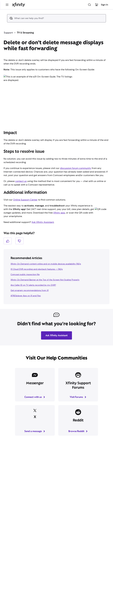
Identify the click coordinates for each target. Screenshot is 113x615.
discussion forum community (75, 168)
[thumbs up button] (8, 241)
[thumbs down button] (19, 241)
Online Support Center (25, 199)
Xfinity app (59, 212)
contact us (21, 181)
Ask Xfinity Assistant (43, 222)
